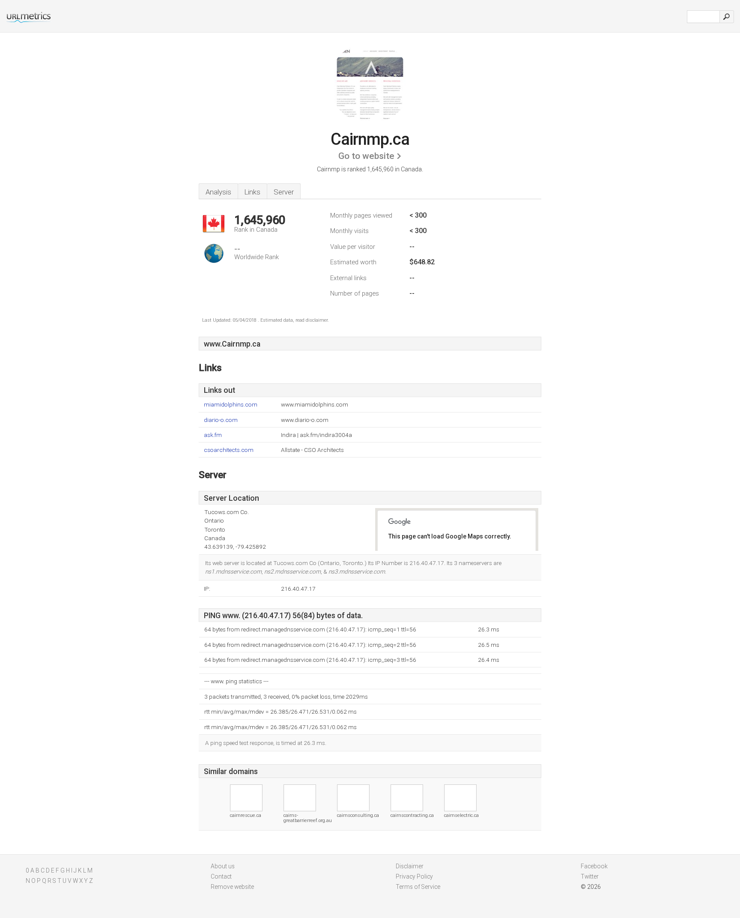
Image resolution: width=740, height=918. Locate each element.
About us (223, 866)
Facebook (594, 866)
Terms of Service (418, 886)
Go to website (366, 156)
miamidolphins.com (230, 404)
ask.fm (213, 435)
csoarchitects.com (229, 450)
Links (252, 192)
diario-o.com (221, 420)
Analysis (218, 192)
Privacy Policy (414, 876)
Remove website (232, 886)
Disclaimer (410, 866)
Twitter (590, 876)
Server (284, 192)
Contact (221, 876)
